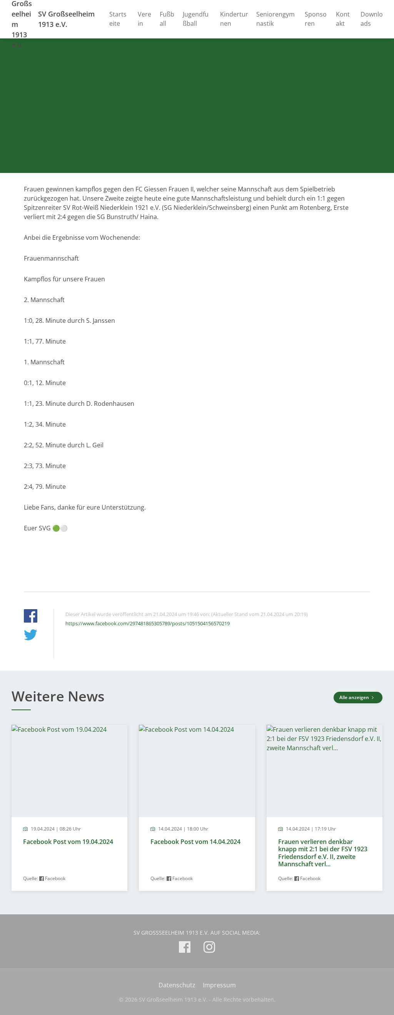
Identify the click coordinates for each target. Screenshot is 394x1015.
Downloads (372, 19)
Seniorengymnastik (275, 19)
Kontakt (343, 19)
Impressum (219, 985)
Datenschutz (177, 985)
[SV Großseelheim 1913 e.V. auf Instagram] (209, 948)
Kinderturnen (234, 19)
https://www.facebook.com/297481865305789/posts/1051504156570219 (147, 623)
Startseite (118, 19)
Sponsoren (316, 19)
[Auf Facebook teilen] (30, 617)
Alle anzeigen (354, 697)
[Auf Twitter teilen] (30, 636)
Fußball (167, 19)
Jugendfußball (196, 19)
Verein (144, 19)
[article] (69, 808)
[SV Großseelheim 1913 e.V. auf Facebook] (184, 948)
